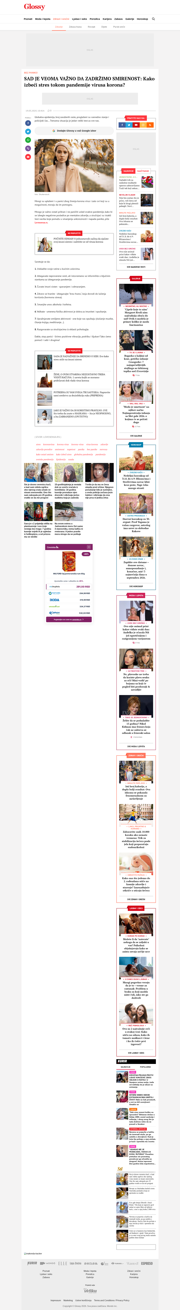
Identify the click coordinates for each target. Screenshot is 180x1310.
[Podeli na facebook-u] (28, 123)
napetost (71, 449)
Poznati (28, 19)
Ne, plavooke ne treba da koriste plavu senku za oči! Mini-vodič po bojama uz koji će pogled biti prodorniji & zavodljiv (136, 682)
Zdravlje (59, 27)
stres (38, 444)
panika (81, 449)
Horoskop (142, 19)
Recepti (91, 27)
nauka (71, 459)
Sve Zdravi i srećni (136, 899)
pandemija (100, 454)
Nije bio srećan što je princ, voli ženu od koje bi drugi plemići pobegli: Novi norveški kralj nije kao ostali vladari (129, 202)
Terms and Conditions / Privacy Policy (111, 1300)
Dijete (104, 27)
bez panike (92, 449)
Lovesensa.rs (41, 222)
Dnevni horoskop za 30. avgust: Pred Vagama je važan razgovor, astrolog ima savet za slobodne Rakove (136, 525)
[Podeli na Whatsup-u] (28, 140)
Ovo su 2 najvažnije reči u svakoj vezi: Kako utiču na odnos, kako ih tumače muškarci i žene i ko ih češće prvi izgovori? (136, 1036)
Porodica (95, 19)
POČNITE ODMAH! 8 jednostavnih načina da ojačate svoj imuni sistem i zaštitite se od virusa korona (81, 240)
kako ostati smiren (44, 454)
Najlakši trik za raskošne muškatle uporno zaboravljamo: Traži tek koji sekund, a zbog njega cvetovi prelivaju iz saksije (129, 184)
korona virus (63, 444)
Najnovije (125, 1067)
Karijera (107, 19)
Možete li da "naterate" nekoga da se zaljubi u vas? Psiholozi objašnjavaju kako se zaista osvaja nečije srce (136, 945)
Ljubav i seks (79, 19)
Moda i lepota (42, 19)
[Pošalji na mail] (28, 157)
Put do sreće (119, 27)
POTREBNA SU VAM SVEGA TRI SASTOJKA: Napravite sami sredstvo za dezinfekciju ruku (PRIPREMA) (82, 394)
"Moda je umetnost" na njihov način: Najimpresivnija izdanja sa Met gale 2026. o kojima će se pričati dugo (136, 414)
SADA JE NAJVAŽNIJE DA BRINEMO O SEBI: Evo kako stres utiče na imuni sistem (81, 358)
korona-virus (77, 444)
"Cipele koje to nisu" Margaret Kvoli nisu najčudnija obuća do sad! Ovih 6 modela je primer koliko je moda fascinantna (136, 317)
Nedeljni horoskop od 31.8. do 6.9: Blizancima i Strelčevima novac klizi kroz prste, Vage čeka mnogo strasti (129, 237)
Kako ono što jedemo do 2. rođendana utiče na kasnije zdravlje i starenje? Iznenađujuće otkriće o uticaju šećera (136, 884)
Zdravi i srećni (61, 19)
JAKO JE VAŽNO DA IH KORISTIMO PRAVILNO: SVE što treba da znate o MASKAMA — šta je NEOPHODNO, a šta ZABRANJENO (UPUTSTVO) (82, 413)
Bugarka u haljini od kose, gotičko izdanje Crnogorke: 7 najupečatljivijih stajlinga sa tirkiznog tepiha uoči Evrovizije (136, 363)
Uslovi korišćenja (83, 1300)
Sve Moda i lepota (136, 746)
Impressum (56, 1300)
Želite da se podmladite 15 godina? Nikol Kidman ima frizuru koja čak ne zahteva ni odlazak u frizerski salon (136, 726)
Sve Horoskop (136, 586)
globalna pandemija (83, 454)
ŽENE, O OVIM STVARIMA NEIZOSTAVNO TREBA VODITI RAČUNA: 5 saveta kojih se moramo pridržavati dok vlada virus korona (79, 377)
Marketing (68, 1300)
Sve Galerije (136, 436)
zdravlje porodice (44, 449)
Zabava (118, 19)
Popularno (145, 1067)
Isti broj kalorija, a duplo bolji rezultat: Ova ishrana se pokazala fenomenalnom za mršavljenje (128, 220)
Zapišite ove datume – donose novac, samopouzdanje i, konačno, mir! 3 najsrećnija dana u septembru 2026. (136, 570)
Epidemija (60, 459)
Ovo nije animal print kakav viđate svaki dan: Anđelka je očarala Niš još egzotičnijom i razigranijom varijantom (129, 255)
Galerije (129, 19)
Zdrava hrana (75, 27)
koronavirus (48, 444)
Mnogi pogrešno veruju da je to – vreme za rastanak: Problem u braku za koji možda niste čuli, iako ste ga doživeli (136, 990)
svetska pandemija (44, 459)
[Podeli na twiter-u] (28, 131)
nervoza (103, 449)
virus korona (92, 444)
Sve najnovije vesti (136, 267)
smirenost (59, 449)
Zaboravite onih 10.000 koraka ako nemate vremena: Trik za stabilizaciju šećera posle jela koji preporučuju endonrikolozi (136, 839)
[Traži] (153, 19)
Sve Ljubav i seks (136, 1053)
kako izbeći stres (63, 454)
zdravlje (104, 444)
